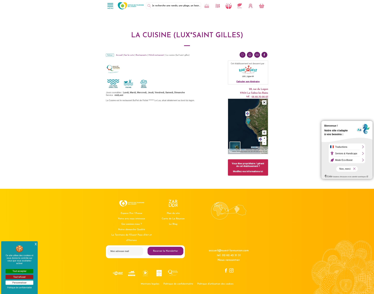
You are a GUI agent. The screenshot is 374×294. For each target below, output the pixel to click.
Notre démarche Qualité (131, 229)
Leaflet (232, 150)
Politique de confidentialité (178, 284)
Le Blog (173, 224)
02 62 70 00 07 (260, 97)
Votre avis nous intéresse (131, 219)
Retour (110, 55)
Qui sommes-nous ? (131, 224)
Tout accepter (19, 271)
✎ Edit (254, 147)
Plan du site (173, 213)
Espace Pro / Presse (131, 213)
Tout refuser (19, 277)
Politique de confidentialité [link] (19, 287)
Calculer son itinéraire (248, 81)
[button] (264, 102)
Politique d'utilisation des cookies (215, 284)
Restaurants (141, 55)
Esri (243, 150)
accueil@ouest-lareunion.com (229, 250)
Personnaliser (19, 282)
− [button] (264, 142)
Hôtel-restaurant (156, 55)
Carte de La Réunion (173, 219)
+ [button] (264, 138)
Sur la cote (129, 55)
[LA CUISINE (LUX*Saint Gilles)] (248, 121)
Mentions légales (150, 284)
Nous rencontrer (229, 260)
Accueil (119, 55)
